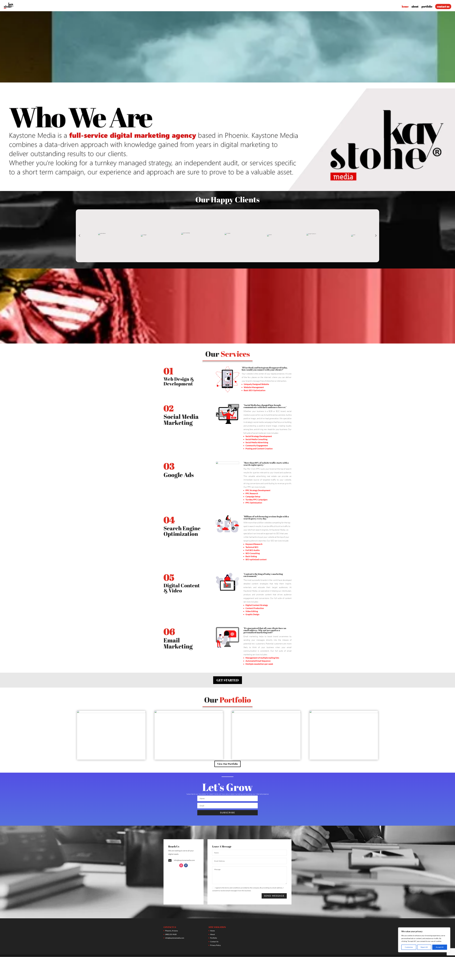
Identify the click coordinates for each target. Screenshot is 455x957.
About (212, 934)
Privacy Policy (215, 945)
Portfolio (213, 938)
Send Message (274, 896)
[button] (79, 235)
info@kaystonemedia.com (174, 938)
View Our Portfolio (227, 763)
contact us (443, 6)
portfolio (426, 7)
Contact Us (214, 942)
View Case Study (111, 738)
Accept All (440, 947)
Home (212, 931)
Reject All (424, 947)
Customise (409, 947)
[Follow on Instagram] (181, 865)
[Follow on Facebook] (186, 865)
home (405, 7)
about (415, 7)
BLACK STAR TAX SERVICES (111, 732)
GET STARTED (227, 680)
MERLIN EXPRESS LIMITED (266, 732)
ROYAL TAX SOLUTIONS (188, 732)
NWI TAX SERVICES (344, 732)
